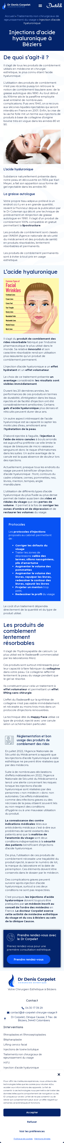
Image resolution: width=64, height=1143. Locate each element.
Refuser (32, 1121)
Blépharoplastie (12, 1039)
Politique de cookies (23, 1138)
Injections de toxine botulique (21, 1049)
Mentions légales (42, 1138)
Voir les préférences (32, 1131)
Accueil (10, 16)
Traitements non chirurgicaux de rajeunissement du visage (31, 17)
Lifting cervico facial (15, 1044)
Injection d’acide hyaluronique (21, 1067)
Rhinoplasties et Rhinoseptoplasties (24, 1034)
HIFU (6, 1062)
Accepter (32, 1112)
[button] (59, 1074)
